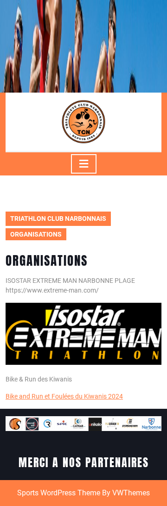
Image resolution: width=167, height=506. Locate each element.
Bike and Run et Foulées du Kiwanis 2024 (64, 396)
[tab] (83, 164)
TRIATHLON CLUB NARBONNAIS (58, 218)
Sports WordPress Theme (58, 492)
